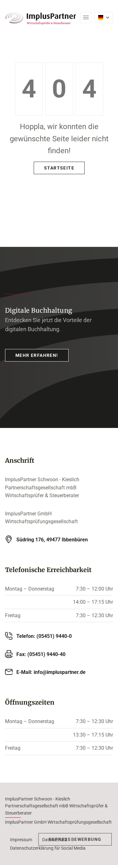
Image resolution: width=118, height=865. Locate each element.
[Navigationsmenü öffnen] (86, 17)
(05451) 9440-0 (54, 636)
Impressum (21, 839)
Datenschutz (54, 839)
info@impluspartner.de (60, 672)
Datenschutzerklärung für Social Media (48, 848)
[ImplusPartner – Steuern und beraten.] (40, 18)
